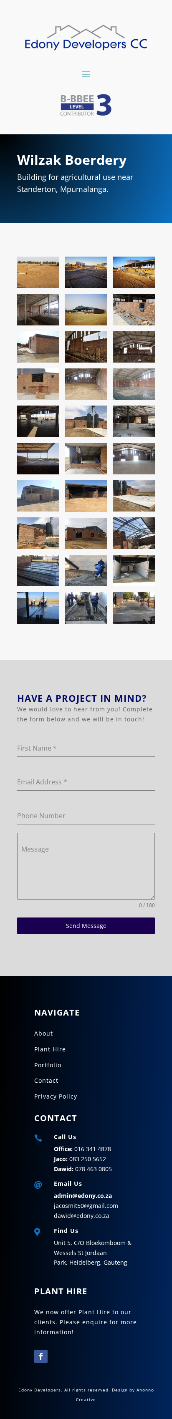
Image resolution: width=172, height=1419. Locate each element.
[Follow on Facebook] (41, 1356)
